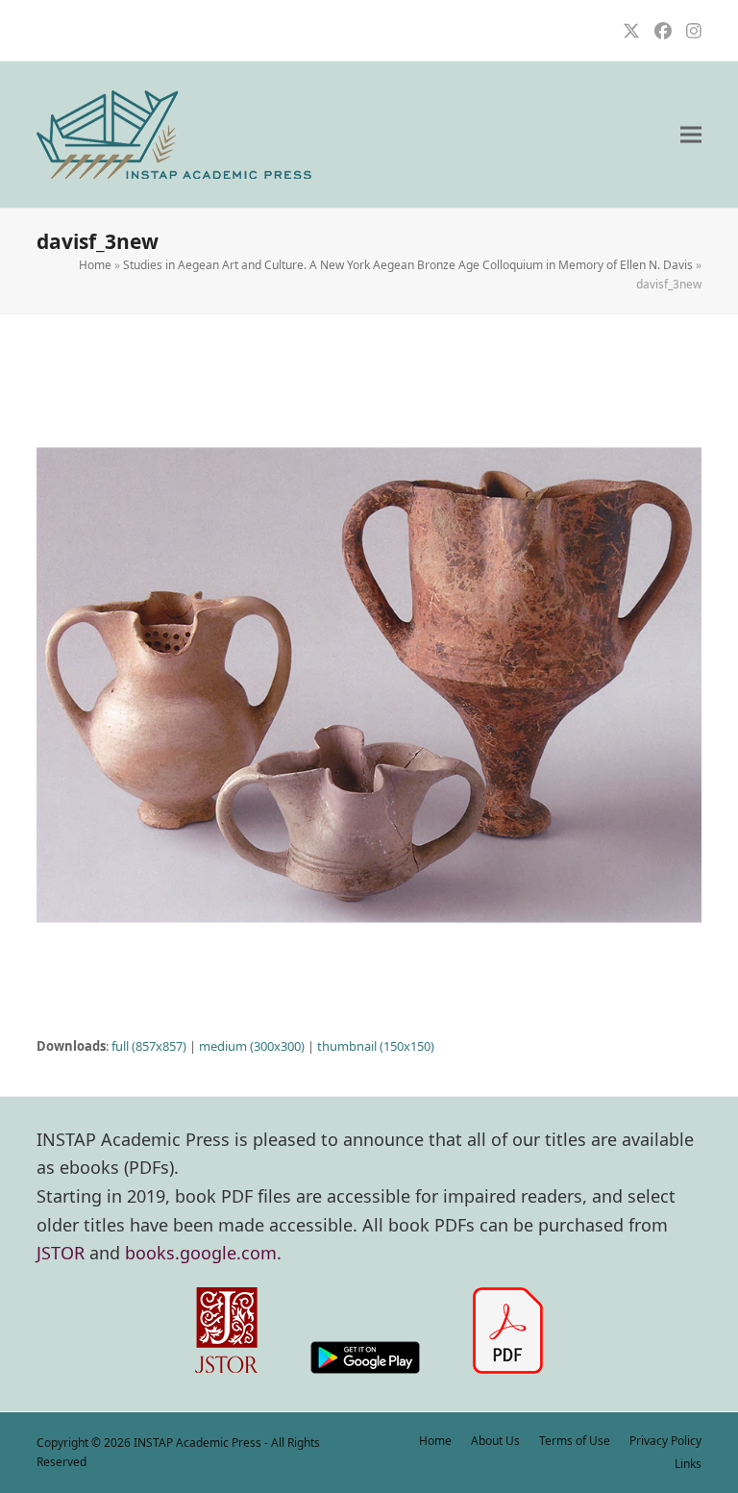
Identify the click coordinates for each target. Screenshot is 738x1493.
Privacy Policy (665, 1440)
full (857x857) (148, 1046)
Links (688, 1464)
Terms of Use (574, 1440)
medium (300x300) (252, 1046)
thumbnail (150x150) (375, 1046)
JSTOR (61, 1252)
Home (95, 265)
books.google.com (201, 1252)
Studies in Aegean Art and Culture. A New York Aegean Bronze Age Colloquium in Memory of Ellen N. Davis (408, 265)
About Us (495, 1440)
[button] (690, 135)
